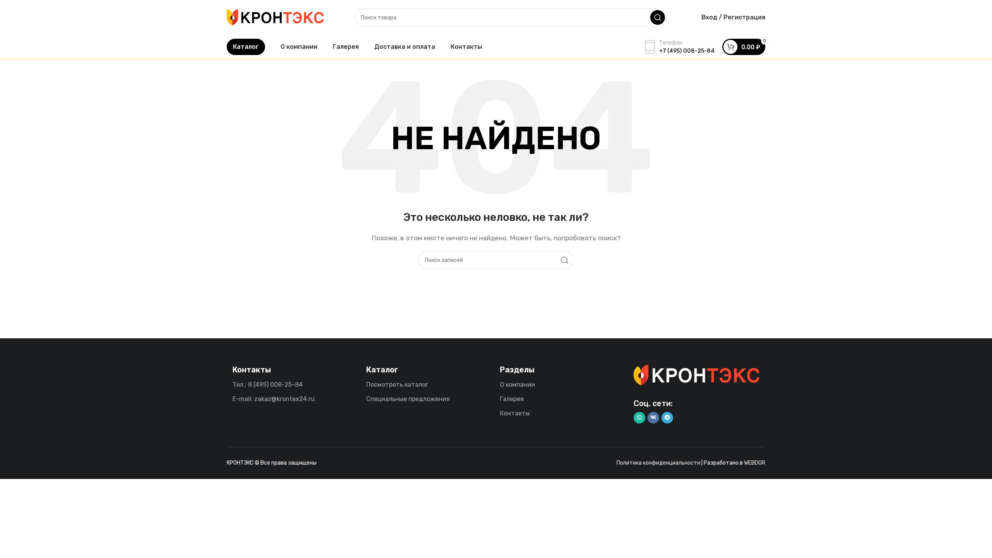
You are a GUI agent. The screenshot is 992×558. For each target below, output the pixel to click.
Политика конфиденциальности (658, 463)
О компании (517, 384)
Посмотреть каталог (397, 384)
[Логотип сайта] (275, 17)
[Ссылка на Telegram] (667, 418)
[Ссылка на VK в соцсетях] (653, 418)
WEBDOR (754, 463)
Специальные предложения (408, 399)
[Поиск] (657, 17)
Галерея (512, 399)
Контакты (515, 413)
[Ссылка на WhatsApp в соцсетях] (639, 418)
